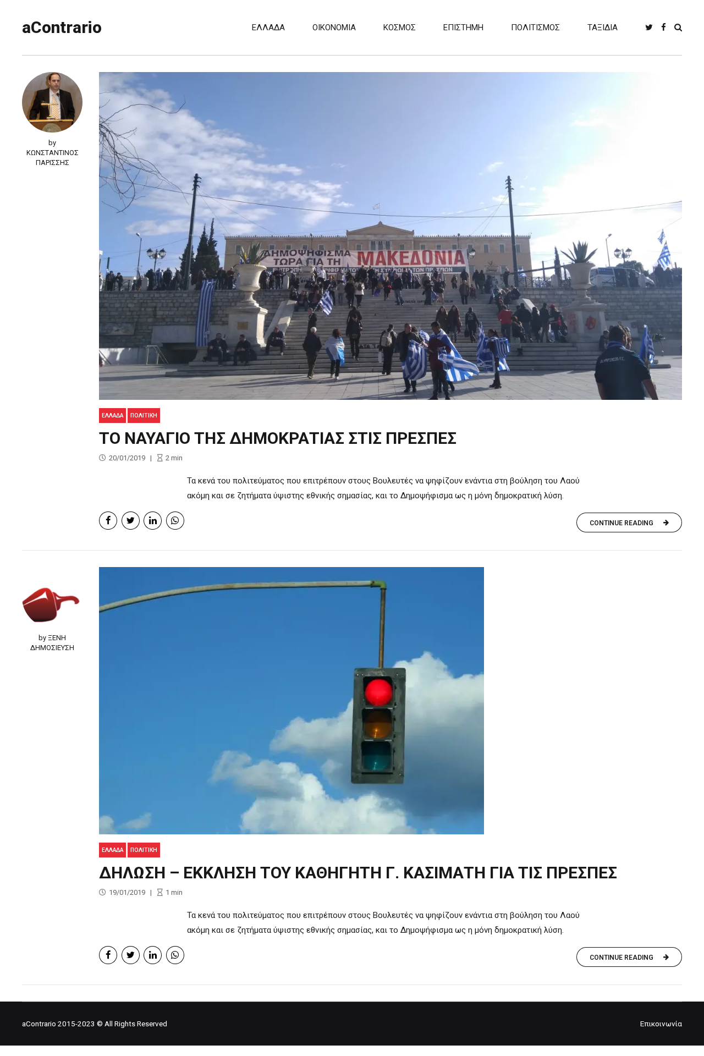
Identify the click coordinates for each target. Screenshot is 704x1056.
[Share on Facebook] (108, 521)
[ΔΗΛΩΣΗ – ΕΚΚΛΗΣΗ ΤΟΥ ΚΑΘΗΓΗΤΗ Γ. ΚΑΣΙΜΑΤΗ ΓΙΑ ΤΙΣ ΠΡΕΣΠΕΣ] (390, 700)
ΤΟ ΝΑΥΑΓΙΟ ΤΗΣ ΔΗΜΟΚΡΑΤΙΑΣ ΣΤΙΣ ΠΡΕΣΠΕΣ (278, 438)
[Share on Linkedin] (153, 521)
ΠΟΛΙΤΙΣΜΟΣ (535, 27)
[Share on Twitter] (131, 521)
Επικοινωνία (661, 1023)
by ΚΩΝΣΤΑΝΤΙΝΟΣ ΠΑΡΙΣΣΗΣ (52, 153)
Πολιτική (143, 416)
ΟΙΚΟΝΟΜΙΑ (334, 27)
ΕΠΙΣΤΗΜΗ (463, 27)
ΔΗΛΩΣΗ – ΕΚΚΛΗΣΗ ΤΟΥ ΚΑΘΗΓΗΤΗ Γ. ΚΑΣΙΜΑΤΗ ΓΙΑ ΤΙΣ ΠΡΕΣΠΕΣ (358, 872)
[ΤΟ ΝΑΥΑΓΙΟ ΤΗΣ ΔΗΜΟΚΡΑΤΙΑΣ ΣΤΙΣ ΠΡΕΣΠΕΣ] (390, 236)
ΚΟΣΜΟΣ (399, 27)
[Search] (678, 27)
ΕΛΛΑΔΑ (268, 27)
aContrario (62, 27)
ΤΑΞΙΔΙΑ (602, 27)
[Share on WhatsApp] (175, 521)
